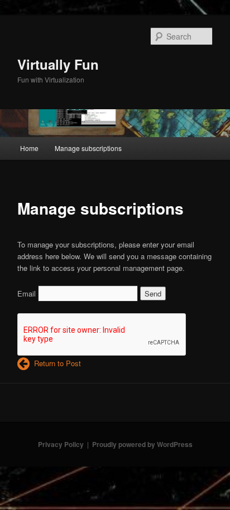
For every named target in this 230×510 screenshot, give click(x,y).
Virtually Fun (58, 64)
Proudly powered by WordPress (142, 444)
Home (29, 148)
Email (26, 293)
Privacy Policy (61, 444)
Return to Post (55, 363)
